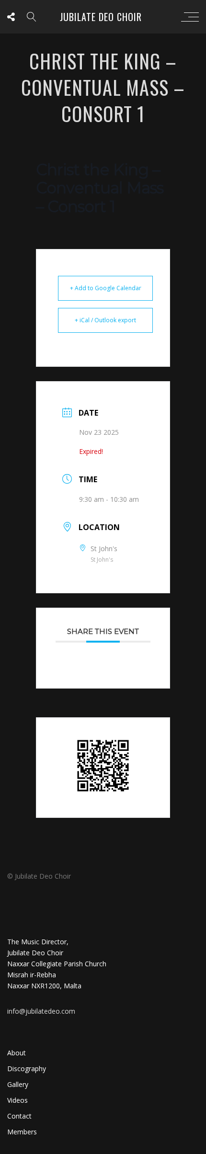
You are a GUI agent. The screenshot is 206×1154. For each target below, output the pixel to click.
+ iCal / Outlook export (105, 320)
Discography (26, 1068)
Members (22, 1131)
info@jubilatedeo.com (41, 1011)
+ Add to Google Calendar (105, 288)
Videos (17, 1100)
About (16, 1052)
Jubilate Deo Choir (101, 17)
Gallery (17, 1084)
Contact (19, 1115)
